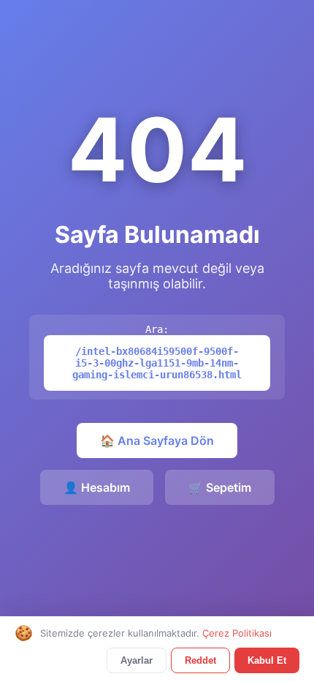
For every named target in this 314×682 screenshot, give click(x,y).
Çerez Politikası (237, 633)
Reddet (200, 660)
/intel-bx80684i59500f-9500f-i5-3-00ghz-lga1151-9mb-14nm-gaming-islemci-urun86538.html (157, 363)
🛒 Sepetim (219, 487)
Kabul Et (267, 660)
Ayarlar (136, 660)
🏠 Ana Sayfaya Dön (157, 440)
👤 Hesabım (97, 487)
